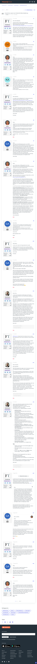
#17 (33, 512)
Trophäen (5, 31)
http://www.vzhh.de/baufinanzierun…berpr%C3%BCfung (22, 100)
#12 (33, 291)
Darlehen (12, 610)
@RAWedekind (15, 336)
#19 (33, 563)
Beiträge (5, 32)
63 (6, 9)
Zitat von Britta (16, 516)
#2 (33, 41)
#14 (33, 362)
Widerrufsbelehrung (19, 610)
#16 (33, 473)
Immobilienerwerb (6, 614)
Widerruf (12, 614)
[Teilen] (34, 10)
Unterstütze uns (6, 627)
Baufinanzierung (5, 610)
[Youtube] (2, 661)
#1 (33, 18)
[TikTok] (6, 661)
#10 (33, 241)
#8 (33, 161)
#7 (33, 140)
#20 (33, 581)
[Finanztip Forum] (7, 2)
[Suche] (30, 2)
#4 (33, 76)
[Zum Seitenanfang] (36, 663)
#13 (33, 334)
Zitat (30, 483)
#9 (33, 220)
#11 (33, 260)
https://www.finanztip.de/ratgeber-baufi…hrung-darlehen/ (22, 25)
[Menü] (34, 2)
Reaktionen (5, 30)
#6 (33, 120)
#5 (33, 94)
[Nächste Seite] (8, 9)
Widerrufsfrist (27, 610)
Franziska (7, 14)
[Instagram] (4, 661)
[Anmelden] (32, 2)
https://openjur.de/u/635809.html (19, 177)
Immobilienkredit (5, 612)
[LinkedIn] (8, 661)
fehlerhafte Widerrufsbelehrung (23, 612)
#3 (33, 54)
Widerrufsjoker (13, 612)
